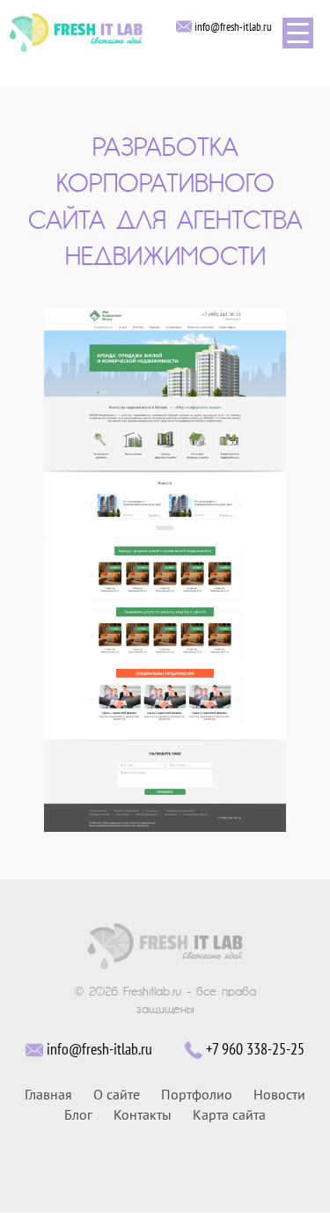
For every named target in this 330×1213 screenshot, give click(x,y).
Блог (78, 1115)
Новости (279, 1095)
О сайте (116, 1095)
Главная (48, 1095)
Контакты (143, 1115)
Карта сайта (229, 1115)
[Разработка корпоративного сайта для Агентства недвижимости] (165, 569)
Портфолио (196, 1095)
